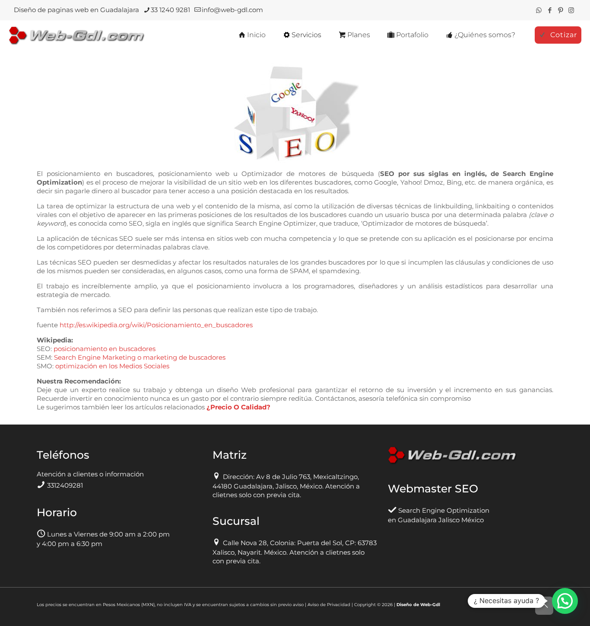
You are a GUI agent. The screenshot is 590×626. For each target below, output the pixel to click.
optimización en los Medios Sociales (112, 366)
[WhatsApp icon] (539, 10)
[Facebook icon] (549, 10)
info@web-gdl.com (232, 10)
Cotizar (563, 35)
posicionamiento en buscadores (104, 349)
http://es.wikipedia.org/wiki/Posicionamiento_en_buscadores (156, 325)
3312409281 (65, 485)
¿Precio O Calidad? (238, 407)
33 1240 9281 (170, 10)
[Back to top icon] (544, 606)
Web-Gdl (430, 604)
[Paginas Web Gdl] (77, 35)
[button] (565, 601)
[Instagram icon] (571, 10)
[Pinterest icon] (560, 10)
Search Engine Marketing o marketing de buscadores (139, 357)
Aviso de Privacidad (329, 604)
